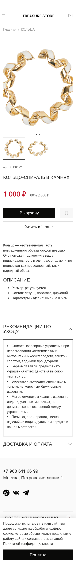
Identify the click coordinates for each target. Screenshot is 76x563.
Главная (9, 29)
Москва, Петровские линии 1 (33, 477)
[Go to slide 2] (39, 134)
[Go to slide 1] (36, 134)
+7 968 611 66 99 (20, 471)
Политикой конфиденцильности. (28, 543)
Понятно (38, 554)
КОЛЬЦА (28, 29)
